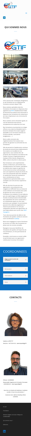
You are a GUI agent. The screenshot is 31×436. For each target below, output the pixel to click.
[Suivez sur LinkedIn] (4, 17)
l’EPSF (12, 110)
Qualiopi (16, 218)
